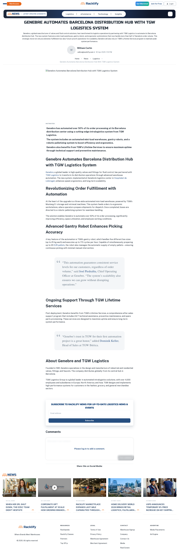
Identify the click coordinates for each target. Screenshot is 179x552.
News (86, 59)
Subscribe (89, 421)
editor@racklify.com (85, 52)
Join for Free (156, 4)
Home (77, 59)
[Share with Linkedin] (88, 469)
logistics (96, 59)
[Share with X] (89, 469)
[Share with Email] (91, 469)
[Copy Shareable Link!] (93, 469)
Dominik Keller (109, 341)
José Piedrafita (87, 271)
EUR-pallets (59, 245)
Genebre (50, 172)
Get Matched (142, 4)
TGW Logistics (52, 175)
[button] (70, 14)
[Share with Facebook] (86, 469)
